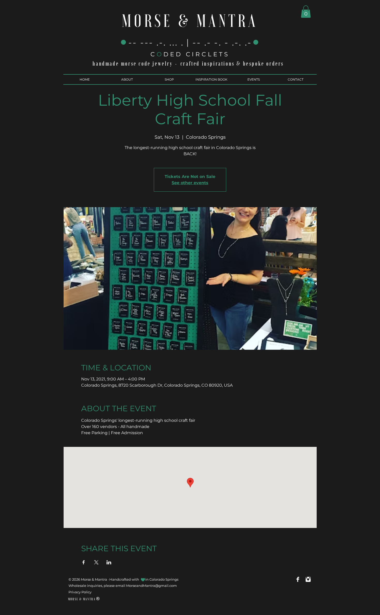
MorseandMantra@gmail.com (151, 585)
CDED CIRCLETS (190, 54)
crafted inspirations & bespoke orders (232, 63)
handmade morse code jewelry (133, 63)
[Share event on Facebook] (83, 562)
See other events (190, 182)
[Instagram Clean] (308, 579)
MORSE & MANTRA (190, 21)
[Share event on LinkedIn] (109, 562)
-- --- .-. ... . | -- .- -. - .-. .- (190, 42)
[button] (306, 11)
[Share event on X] (96, 562)
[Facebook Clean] (297, 579)
